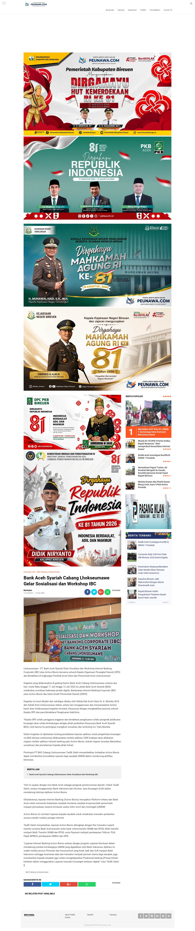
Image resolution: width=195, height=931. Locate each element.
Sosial (67, 917)
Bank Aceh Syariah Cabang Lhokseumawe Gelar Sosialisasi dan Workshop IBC (66, 580)
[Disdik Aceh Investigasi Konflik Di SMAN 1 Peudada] (130, 458)
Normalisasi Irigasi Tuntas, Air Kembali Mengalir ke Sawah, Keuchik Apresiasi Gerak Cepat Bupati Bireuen (153, 471)
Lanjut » (166, 602)
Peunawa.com (29, 572)
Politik (143, 10)
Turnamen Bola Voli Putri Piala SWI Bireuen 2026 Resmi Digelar (153, 556)
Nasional (132, 10)
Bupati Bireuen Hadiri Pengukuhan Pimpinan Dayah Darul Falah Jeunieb (152, 594)
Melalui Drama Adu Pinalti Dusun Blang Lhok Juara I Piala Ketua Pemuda (154, 484)
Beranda (110, 10)
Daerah (121, 10)
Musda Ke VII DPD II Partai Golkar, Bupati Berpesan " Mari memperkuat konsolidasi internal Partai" (154, 445)
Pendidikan (155, 10)
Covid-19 (168, 10)
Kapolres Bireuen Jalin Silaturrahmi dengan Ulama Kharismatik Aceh (151, 582)
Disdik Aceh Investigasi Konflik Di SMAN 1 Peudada (154, 456)
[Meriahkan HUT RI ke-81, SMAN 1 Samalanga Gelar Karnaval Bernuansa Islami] (148, 413)
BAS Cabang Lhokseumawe (48, 572)
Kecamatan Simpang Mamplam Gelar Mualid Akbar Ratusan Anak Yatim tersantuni (153, 569)
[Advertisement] (97, 31)
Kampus (113, 915)
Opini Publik (70, 915)
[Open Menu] (4, 3)
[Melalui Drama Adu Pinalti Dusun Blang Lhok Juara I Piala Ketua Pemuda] (130, 484)
